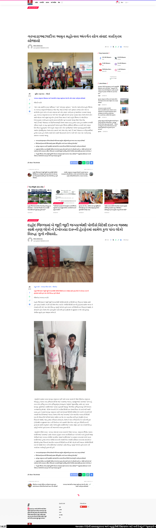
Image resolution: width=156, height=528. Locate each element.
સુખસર (99, 131)
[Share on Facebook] (111, 47)
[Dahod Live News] (30, 2)
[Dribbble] (120, 70)
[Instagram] (120, 64)
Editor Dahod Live (38, 45)
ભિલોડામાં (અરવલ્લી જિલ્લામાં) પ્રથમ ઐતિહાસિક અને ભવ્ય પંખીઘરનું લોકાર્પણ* (56, 143)
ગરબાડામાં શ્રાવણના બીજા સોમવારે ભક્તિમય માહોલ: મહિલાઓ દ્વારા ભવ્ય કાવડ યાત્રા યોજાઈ (60, 140)
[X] (120, 58)
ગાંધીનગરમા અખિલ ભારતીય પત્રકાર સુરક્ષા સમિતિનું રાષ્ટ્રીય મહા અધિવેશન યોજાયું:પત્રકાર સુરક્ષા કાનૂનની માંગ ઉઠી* (115, 207)
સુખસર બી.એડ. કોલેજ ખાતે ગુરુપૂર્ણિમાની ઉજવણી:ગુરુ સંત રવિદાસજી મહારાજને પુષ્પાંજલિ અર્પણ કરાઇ (90, 207)
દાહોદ (99, 95)
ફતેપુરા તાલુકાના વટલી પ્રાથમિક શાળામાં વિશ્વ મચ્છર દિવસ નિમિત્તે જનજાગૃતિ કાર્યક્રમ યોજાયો (61, 146)
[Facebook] (105, 58)
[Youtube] (105, 70)
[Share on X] (113, 47)
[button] (62, 2)
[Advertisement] (78, 21)
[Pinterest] (105, 64)
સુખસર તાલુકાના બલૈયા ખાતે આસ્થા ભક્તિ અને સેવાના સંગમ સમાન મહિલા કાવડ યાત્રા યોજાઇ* (108, 100)
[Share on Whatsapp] (116, 47)
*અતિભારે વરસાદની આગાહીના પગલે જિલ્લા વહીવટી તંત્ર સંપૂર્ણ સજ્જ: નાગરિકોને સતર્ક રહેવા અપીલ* (64, 207)
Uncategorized (33, 7)
